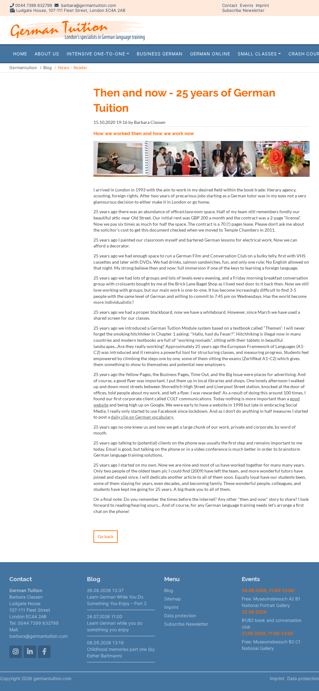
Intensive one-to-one (96, 53)
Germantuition (23, 67)
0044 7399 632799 (33, 5)
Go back (105, 536)
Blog (47, 67)
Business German (160, 53)
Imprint (262, 5)
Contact (229, 5)
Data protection (180, 615)
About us (47, 53)
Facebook (44, 652)
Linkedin (30, 652)
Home (20, 53)
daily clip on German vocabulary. (142, 417)
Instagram (15, 652)
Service (292, 29)
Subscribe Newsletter (243, 10)
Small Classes (257, 53)
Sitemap (172, 598)
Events (246, 5)
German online (210, 53)
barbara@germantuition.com (88, 5)
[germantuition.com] (77, 40)
